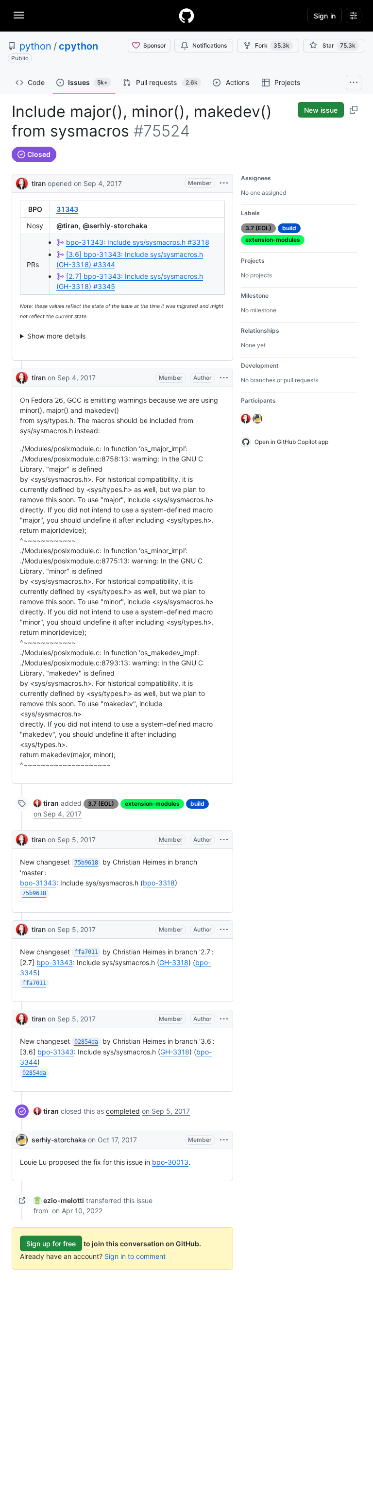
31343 (67, 209)
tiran (39, 183)
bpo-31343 (38, 883)
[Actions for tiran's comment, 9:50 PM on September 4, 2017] (224, 378)
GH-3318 (173, 962)
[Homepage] (186, 15)
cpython (78, 46)
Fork (272, 45)
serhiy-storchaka (59, 1140)
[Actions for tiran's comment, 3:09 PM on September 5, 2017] (224, 1019)
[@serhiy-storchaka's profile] (22, 1140)
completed (123, 1111)
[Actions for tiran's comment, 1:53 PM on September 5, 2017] (224, 840)
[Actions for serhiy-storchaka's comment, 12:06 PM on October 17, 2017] (224, 1140)
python (35, 46)
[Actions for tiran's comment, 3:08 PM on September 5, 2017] (224, 929)
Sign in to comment (135, 1256)
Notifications (209, 45)
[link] (46, 803)
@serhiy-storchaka (115, 225)
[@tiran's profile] (22, 182)
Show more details (56, 336)
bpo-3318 (159, 883)
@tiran (67, 225)
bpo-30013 (170, 1162)
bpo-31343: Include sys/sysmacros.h (137, 242)
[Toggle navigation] (19, 15)
